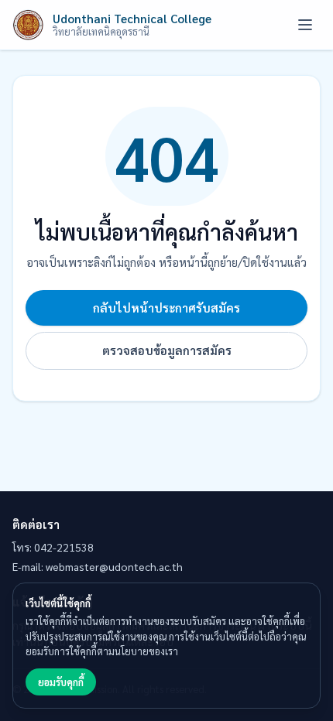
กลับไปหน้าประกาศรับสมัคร (166, 307)
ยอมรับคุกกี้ (61, 682)
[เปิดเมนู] (305, 24)
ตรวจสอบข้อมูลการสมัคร (167, 350)
